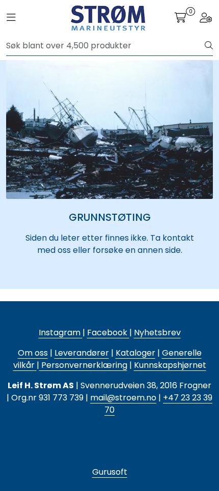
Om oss (33, 353)
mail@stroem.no (123, 397)
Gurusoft (109, 472)
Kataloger (135, 353)
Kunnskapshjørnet (170, 365)
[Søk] (209, 46)
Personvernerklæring (83, 365)
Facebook (108, 332)
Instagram (61, 332)
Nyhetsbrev (157, 332)
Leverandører (81, 353)
